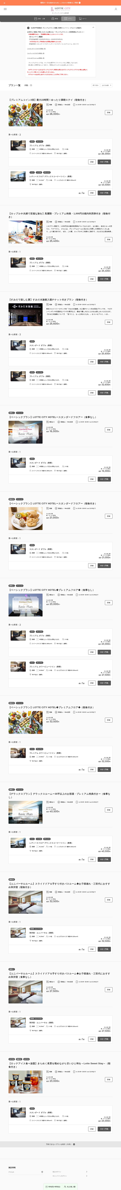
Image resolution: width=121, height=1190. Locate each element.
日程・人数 (41, 18)
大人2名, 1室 (71, 1187)
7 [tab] (28, 912)
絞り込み (96, 85)
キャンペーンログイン (60, 1176)
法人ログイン (57, 1171)
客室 (56, 18)
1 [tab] (23, 324)
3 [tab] (26, 324)
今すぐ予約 (104, 162)
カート (84, 18)
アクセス (11, 1172)
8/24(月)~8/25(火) (54, 1187)
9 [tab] (31, 912)
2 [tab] (24, 324)
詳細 (108, 112)
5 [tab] (27, 615)
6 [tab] (28, 442)
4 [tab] (27, 324)
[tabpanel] (26, 115)
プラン (70, 18)
